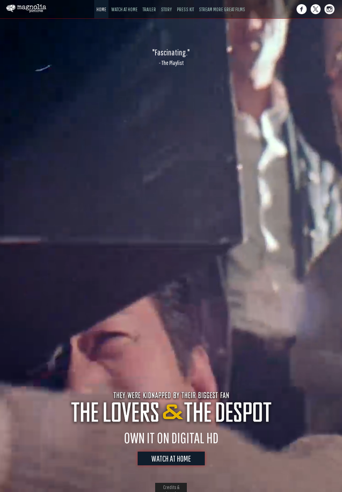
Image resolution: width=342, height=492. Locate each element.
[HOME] (101, 3)
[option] (171, 57)
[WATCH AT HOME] (124, 3)
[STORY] (166, 3)
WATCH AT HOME (171, 458)
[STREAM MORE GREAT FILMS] (222, 3)
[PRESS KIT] (185, 3)
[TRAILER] (149, 3)
